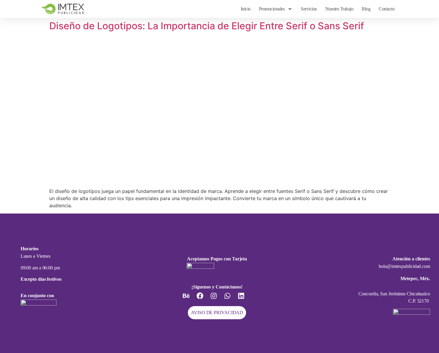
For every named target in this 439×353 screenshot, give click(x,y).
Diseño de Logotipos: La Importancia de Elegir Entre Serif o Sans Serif (206, 26)
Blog (366, 8)
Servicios (309, 8)
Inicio (246, 8)
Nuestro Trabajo (339, 8)
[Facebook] (203, 299)
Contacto (387, 8)
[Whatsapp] (231, 299)
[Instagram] (217, 299)
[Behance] (190, 299)
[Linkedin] (244, 299)
